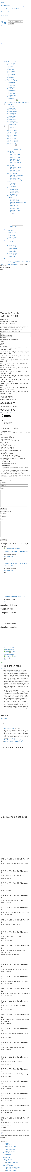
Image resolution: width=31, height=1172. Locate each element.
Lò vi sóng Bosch (11, 245)
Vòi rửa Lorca (13, 183)
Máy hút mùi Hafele (12, 137)
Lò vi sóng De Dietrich (12, 248)
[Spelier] (6, 649)
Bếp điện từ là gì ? (9, 728)
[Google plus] (10, 412)
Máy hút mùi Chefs (12, 132)
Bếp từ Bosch (10, 64)
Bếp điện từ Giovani (12, 116)
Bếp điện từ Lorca (11, 119)
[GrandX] (8, 656)
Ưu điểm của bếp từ (9, 743)
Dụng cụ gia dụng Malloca (12, 1164)
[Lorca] (11, 652)
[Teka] (13, 647)
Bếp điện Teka (10, 98)
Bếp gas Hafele (11, 235)
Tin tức (3, 2)
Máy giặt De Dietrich (15, 178)
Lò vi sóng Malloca (12, 253)
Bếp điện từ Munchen (12, 122)
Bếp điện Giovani (11, 90)
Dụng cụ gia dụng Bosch (12, 1160)
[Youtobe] (16, 412)
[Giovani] (14, 656)
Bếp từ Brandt (10, 66)
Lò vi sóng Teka (11, 256)
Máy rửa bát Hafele (15, 159)
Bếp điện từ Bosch (11, 113)
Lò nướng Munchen (15, 210)
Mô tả (5, 420)
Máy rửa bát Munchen (15, 162)
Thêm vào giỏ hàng (6, 335)
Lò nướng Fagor (14, 203)
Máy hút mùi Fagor (12, 135)
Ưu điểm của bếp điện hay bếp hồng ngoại (15, 739)
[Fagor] (6, 659)
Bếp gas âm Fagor (12, 234)
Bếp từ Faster (10, 69)
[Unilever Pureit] (8, 647)
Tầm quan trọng (8, 422)
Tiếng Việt (3, 258)
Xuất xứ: (13, 329)
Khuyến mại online (5, 5)
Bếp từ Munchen (11, 71)
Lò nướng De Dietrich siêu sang (18, 202)
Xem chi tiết (12, 738)
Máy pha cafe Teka (15, 172)
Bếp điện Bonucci (7, 1152)
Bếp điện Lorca (11, 93)
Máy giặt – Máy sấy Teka (16, 176)
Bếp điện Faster (11, 88)
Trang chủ (2, 264)
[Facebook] (3, 412)
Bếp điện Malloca (11, 95)
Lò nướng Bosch (14, 199)
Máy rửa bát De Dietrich (16, 156)
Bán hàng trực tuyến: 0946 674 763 (10, 8)
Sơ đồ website (4, 15)
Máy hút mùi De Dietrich (13, 133)
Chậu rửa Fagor (14, 189)
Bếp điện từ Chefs (11, 110)
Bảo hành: (3, 329)
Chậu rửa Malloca (14, 192)
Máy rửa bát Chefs (15, 154)
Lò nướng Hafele (14, 205)
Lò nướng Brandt (14, 200)
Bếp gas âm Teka (11, 238)
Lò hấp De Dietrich (15, 228)
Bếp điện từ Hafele (12, 118)
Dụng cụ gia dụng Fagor (12, 1162)
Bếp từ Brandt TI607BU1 (15, 672)
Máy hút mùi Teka (11, 143)
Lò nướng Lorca (14, 207)
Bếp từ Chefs (10, 68)
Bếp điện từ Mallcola (12, 121)
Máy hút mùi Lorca (12, 138)
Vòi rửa (9, 181)
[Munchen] (12, 651)
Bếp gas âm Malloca (12, 237)
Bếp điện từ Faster (12, 114)
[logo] (4, 22)
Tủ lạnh (8, 264)
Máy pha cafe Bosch (15, 167)
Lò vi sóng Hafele (11, 251)
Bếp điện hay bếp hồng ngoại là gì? (13, 741)
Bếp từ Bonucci (11, 63)
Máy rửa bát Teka (14, 164)
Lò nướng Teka (14, 211)
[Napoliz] (6, 651)
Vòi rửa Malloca (14, 184)
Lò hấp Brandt (13, 226)
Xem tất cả (4, 668)
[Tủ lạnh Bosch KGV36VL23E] (7, 617)
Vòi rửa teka (13, 186)
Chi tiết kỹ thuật (7, 423)
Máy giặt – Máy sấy (12, 173)
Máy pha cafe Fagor (15, 168)
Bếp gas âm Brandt (12, 232)
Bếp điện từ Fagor (11, 108)
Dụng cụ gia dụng (7, 1159)
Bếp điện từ (6, 1143)
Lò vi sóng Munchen (12, 254)
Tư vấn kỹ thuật (5, 12)
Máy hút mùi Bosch (12, 130)
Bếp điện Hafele (11, 92)
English (2, 260)
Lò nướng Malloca (14, 208)
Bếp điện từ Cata (10, 1149)
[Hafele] (11, 654)
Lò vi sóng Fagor (11, 250)
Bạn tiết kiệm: (4, 331)
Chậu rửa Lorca (14, 191)
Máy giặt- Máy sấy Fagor (16, 180)
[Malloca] (6, 652)
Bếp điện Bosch (11, 82)
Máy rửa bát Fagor (15, 157)
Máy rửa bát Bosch (15, 152)
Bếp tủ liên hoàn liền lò (13, 196)
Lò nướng (9, 197)
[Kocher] (6, 654)
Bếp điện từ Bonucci (12, 106)
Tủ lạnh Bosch (14, 264)
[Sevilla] (11, 649)
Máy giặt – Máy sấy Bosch (17, 175)
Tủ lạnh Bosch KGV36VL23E (11, 622)
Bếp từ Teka (10, 72)
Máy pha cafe (10, 165)
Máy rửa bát (10, 151)
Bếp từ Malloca (11, 74)
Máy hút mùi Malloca (12, 140)
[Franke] (6, 658)
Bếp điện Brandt (11, 84)
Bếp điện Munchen (12, 96)
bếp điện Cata (6, 1157)
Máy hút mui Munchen (12, 141)
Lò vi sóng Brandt (11, 246)
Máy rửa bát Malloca (15, 160)
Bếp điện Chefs (11, 85)
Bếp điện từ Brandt (12, 111)
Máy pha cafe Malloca (15, 170)
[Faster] (11, 658)
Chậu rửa (9, 188)
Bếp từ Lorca (10, 79)
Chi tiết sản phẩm (5, 267)
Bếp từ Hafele (10, 77)
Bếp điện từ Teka (11, 124)
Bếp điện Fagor (11, 87)
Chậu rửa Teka (14, 194)
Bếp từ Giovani (11, 76)
